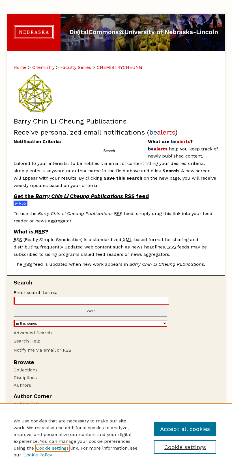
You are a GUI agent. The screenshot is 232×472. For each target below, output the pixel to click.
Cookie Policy (37, 455)
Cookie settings (52, 448)
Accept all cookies (185, 429)
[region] (116, 437)
